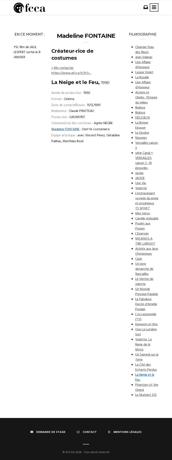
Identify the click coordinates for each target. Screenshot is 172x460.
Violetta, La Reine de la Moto (143, 344)
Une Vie (140, 183)
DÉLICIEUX (142, 118)
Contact (90, 432)
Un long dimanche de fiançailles (144, 269)
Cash (138, 259)
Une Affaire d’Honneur (143, 85)
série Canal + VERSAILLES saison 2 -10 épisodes (144, 160)
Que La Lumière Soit (146, 332)
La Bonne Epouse (141, 125)
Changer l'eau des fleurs (144, 50)
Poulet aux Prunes (142, 226)
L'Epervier (142, 234)
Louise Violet (144, 72)
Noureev (141, 138)
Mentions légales (127, 432)
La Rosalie (142, 77)
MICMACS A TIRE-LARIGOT (145, 241)
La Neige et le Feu (144, 377)
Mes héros (142, 213)
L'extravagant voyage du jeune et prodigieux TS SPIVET (146, 201)
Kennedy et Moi (146, 324)
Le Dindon (142, 133)
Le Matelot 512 (146, 395)
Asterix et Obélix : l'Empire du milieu (146, 97)
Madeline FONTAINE (65, 129)
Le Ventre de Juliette (144, 281)
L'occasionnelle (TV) (145, 317)
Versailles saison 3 (146, 145)
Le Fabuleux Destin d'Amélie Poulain (146, 304)
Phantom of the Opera (146, 387)
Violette (141, 188)
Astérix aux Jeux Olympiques (146, 251)
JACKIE (140, 178)
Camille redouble (146, 218)
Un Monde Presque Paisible (146, 292)
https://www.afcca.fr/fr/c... (71, 73)
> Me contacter (62, 68)
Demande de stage (50, 432)
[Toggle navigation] (154, 7)
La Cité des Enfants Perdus (146, 367)
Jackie (139, 173)
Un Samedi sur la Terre (146, 357)
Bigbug (140, 107)
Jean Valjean (143, 57)
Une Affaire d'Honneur (143, 65)
